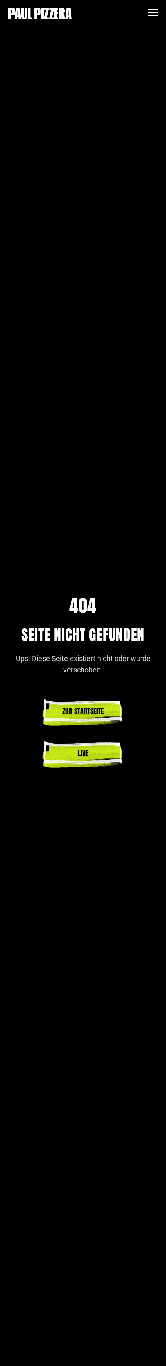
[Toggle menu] (153, 14)
